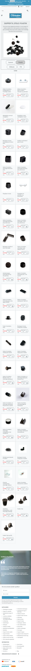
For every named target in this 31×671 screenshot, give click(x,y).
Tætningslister (20, 637)
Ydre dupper (19, 630)
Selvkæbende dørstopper (22, 608)
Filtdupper (5, 624)
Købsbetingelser (6, 644)
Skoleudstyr (19, 617)
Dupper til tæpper (20, 632)
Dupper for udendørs (7, 611)
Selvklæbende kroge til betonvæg (21, 611)
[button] (22, 6)
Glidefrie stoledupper (21, 628)
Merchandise (19, 626)
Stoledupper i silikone (21, 622)
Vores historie (19, 644)
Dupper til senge (20, 621)
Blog (18, 651)
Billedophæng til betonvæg (22, 635)
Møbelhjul (5, 630)
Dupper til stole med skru (22, 615)
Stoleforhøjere (6, 622)
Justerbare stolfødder (7, 616)
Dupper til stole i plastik (7, 632)
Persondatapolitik (20, 646)
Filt (21, 67)
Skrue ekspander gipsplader (8, 639)
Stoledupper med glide (7, 609)
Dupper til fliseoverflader (8, 635)
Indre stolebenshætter (21, 624)
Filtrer (15, 70)
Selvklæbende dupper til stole (8, 613)
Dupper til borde (6, 633)
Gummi (10, 62)
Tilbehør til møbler (6, 626)
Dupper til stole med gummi (23, 633)
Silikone (11, 67)
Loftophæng (5, 621)
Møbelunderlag (20, 619)
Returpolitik (19, 648)
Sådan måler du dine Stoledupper (7, 648)
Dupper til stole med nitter (8, 637)
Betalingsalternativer (7, 646)
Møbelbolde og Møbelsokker (8, 628)
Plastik (20, 62)
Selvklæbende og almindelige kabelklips (7, 618)
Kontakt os (5, 651)
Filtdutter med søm (21, 613)
